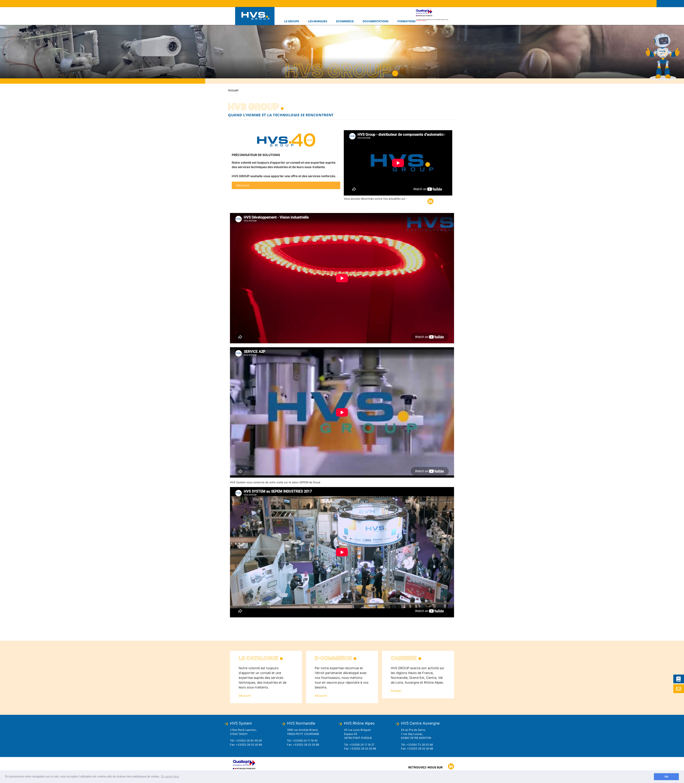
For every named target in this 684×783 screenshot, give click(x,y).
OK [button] (666, 776)
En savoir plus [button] (170, 776)
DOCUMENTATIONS (375, 21)
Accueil (233, 90)
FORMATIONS (406, 21)
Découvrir (242, 185)
